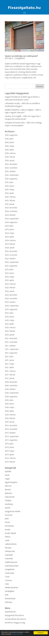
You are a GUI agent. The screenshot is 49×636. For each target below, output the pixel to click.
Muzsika (8, 548)
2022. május (9, 320)
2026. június (9, 142)
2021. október (10, 346)
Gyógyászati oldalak (12, 511)
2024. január (9, 247)
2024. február (10, 244)
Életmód (8, 486)
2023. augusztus (11, 266)
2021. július (9, 356)
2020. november (11, 385)
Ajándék (8, 471)
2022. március (10, 327)
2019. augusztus (11, 440)
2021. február (10, 375)
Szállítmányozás (11, 562)
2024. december (11, 207)
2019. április (9, 454)
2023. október (10, 258)
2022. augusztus (11, 309)
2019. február (10, 462)
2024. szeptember (12, 218)
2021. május (9, 364)
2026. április (9, 150)
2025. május (9, 189)
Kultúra (7, 537)
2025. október (10, 171)
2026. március (10, 153)
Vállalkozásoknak (11, 587)
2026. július (9, 139)
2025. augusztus (11, 179)
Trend (7, 577)
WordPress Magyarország (15, 623)
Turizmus (8, 580)
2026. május (9, 146)
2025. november (11, 168)
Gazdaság (8, 504)
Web (6, 595)
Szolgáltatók (20, 58)
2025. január (9, 204)
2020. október (10, 389)
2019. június (9, 447)
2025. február (10, 200)
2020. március (10, 414)
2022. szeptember (12, 306)
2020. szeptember (12, 393)
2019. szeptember (12, 436)
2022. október (10, 302)
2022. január (9, 335)
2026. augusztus (11, 135)
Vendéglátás (9, 591)
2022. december (11, 295)
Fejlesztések (9, 497)
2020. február (10, 418)
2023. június (9, 273)
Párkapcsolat (10, 551)
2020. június (9, 404)
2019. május (9, 451)
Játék (7, 518)
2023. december (11, 251)
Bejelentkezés (10, 612)
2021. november (11, 342)
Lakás (7, 540)
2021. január (9, 378)
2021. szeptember (12, 349)
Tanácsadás (9, 573)
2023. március (10, 284)
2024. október (10, 215)
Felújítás (8, 500)
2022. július (9, 313)
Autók (7, 475)
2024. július (9, 226)
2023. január (9, 291)
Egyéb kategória (11, 482)
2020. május (9, 407)
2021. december (11, 338)
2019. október (10, 433)
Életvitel (8, 489)
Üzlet (7, 584)
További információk (17, 634)
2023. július (9, 269)
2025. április (9, 193)
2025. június (9, 186)
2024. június (9, 229)
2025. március (10, 197)
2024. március (10, 240)
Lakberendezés (11, 544)
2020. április (9, 411)
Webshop (8, 602)
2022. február (10, 331)
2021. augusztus (11, 353)
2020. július (9, 400)
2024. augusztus (11, 222)
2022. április (9, 324)
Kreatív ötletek (10, 533)
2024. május (9, 233)
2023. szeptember (12, 262)
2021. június (9, 360)
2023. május (9, 277)
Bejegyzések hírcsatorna (14, 615)
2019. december (11, 425)
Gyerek (7, 508)
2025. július (9, 182)
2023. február (10, 287)
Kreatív (7, 529)
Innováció (8, 515)
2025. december (11, 164)
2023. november (11, 255)
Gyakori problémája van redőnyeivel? (21, 56)
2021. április (9, 367)
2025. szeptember (12, 175)
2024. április (9, 237)
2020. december (11, 382)
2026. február (10, 157)
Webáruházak (10, 598)
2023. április (9, 280)
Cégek (7, 479)
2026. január (9, 160)
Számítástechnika (11, 566)
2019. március (10, 458)
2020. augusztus (11, 396)
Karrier (7, 522)
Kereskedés (9, 526)
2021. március (10, 371)
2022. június (9, 316)
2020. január (9, 422)
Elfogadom (41, 633)
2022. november (11, 298)
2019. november (11, 429)
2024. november (11, 211)
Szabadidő (9, 555)
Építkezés (8, 493)
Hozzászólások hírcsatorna (15, 619)
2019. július (9, 443)
